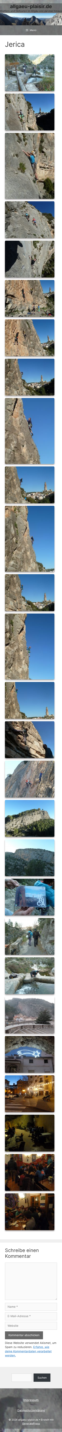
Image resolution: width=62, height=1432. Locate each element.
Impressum (31, 1400)
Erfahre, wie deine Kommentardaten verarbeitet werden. (28, 1351)
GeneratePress (31, 1423)
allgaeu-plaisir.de (31, 6)
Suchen (42, 1377)
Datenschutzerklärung (31, 1410)
